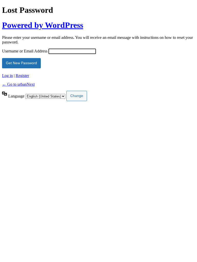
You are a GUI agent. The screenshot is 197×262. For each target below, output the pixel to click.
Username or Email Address (24, 51)
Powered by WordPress (42, 25)
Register (22, 75)
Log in (7, 75)
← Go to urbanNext (18, 84)
